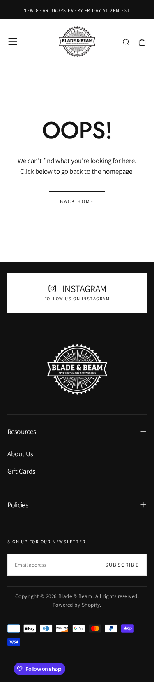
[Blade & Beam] (77, 369)
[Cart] (142, 42)
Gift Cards (21, 471)
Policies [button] (17, 504)
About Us (20, 453)
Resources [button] (21, 431)
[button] (12, 41)
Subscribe (122, 564)
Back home (77, 201)
